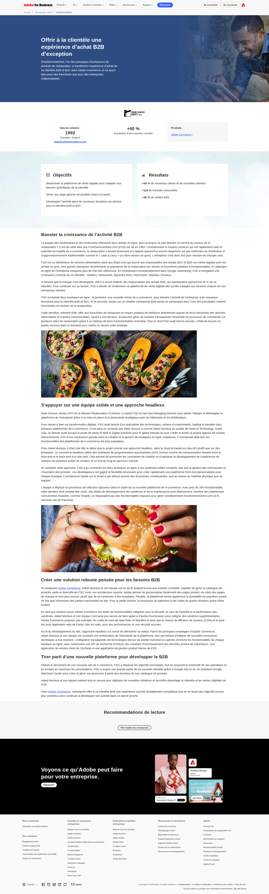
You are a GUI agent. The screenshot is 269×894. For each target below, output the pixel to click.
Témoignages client (43, 12)
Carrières (207, 835)
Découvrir (165, 5)
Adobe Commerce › (182, 134)
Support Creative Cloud (168, 843)
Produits (61, 5)
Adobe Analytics (74, 834)
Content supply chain (31, 846)
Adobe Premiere (120, 859)
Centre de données (211, 860)
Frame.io (71, 867)
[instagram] (48, 884)
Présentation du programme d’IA (217, 831)
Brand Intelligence (75, 855)
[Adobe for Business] (243, 5)
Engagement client (30, 842)
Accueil (27, 12)
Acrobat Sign (73, 846)
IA (74, 5)
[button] (29, 885)
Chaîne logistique (210, 856)
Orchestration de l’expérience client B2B (39, 854)
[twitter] (54, 884)
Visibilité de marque (30, 850)
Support (146, 5)
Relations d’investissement (214, 851)
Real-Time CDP (74, 876)
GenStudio (72, 871)
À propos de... (209, 826)
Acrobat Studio (74, 850)
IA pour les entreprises (31, 858)
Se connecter (211, 5)
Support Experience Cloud (169, 839)
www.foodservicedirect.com (70, 141)
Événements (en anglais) (213, 839)
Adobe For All (209, 864)
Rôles (112, 5)
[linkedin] (59, 884)
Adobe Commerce (69, 588)
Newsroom (207, 843)
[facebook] (43, 884)
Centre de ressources (167, 826)
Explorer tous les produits (78, 829)
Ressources (128, 5)
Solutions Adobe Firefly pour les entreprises (85, 842)
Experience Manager (76, 863)
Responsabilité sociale (213, 847)
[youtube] (65, 884)
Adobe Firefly (118, 838)
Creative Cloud (74, 859)
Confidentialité (184, 884)
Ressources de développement (171, 851)
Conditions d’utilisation (201, 884)
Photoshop (117, 855)
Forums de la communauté (169, 847)
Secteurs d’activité (92, 5)
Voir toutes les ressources (134, 727)
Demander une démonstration (35, 826)
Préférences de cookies (223, 884)
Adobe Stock (118, 842)
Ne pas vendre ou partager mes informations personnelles (208, 889)
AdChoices (242, 889)
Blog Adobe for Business (168, 835)
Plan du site (240, 884)
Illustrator (117, 850)
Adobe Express (74, 838)
